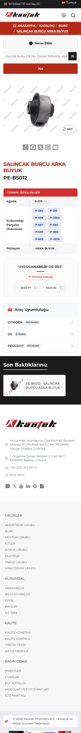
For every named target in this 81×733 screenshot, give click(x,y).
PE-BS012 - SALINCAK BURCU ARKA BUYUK (43, 385)
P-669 (39, 239)
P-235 (54, 210)
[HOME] (24, 25)
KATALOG (47, 26)
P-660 (54, 224)
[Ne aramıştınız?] (73, 15)
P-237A (55, 239)
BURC (63, 26)
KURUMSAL (15, 579)
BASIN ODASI (16, 661)
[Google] (35, 486)
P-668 (54, 231)
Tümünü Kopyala (42, 276)
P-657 (39, 224)
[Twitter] (14, 486)
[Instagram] (7, 486)
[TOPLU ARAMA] (72, 56)
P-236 (39, 210)
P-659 (39, 231)
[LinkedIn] (28, 486)
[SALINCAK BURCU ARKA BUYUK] (14, 385)
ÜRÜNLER (13, 516)
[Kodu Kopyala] (35, 287)
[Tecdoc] (41, 486)
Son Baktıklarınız (25, 365)
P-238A (55, 217)
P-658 (39, 217)
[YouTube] (21, 486)
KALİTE (11, 623)
